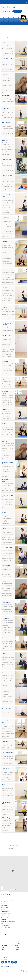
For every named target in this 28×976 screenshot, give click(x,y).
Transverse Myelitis (5, 925)
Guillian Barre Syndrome (6, 913)
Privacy (16, 945)
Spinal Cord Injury (4, 905)
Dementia (3, 909)
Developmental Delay (5, 917)
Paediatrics (9, 11)
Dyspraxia (3, 923)
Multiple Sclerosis (4, 907)
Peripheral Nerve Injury (6, 915)
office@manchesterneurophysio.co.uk (12, 957)
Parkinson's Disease (5, 911)
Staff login (17, 947)
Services (2, 943)
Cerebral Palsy (4, 901)
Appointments (4, 945)
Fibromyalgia (4, 919)
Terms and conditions (19, 940)
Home (3, 11)
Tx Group (7, 971)
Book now (17, 949)
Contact (2, 947)
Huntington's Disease (5, 927)
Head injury (3, 903)
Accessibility (17, 942)
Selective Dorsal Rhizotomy (7, 900)
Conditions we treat (17, 11)
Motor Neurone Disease (6, 929)
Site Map (16, 938)
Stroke (2, 898)
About (2, 940)
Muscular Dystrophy (5, 931)
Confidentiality (18, 943)
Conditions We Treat (5, 942)
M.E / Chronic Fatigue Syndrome (8, 921)
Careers (2, 949)
